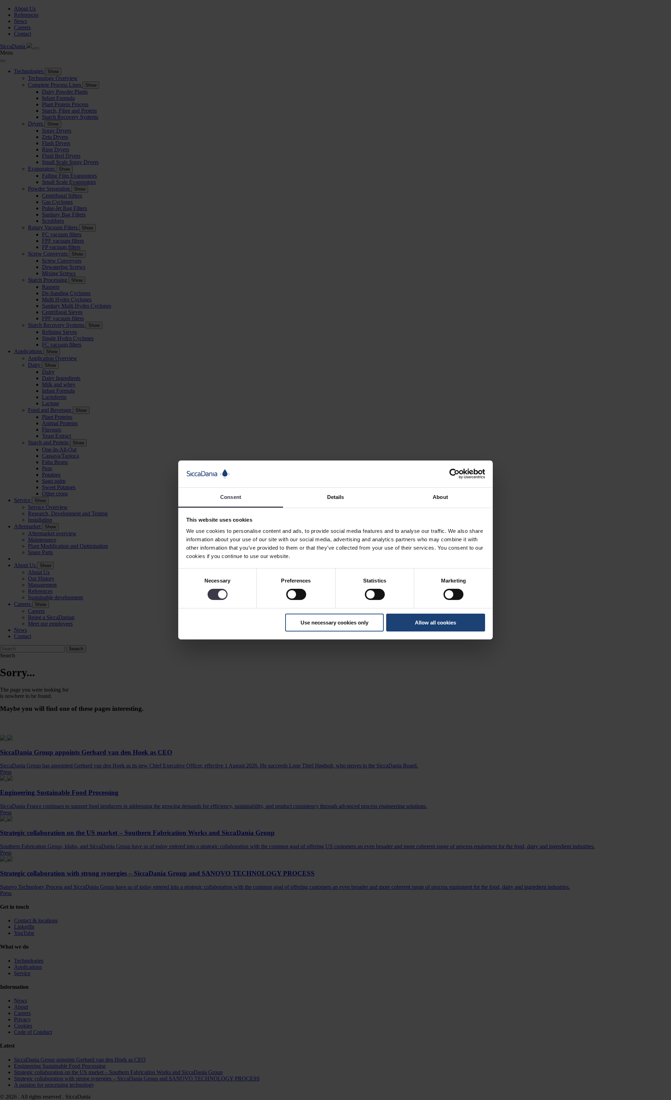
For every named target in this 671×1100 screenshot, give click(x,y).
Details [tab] (335, 497)
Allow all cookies (435, 623)
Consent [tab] (230, 497)
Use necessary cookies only (334, 623)
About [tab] (440, 497)
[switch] (296, 594)
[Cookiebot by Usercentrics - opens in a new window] (454, 474)
